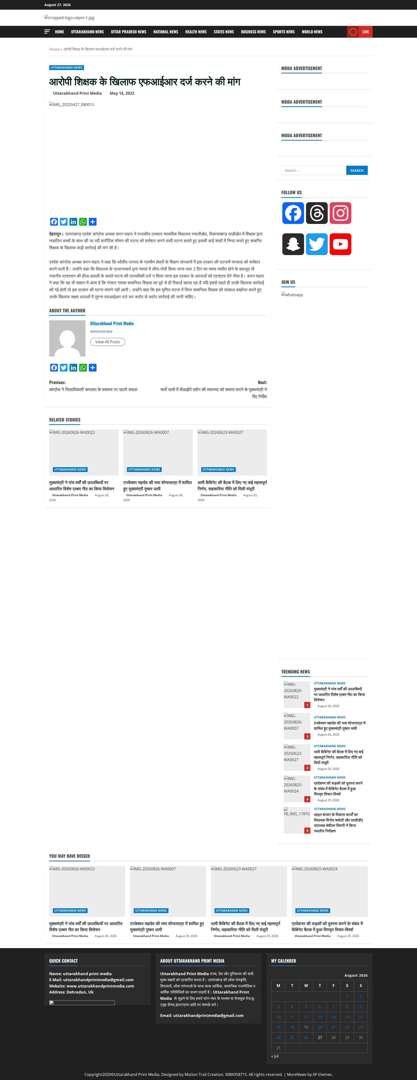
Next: (213, 389)
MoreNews (296, 1074)
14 (333, 1017)
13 (320, 1017)
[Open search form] (342, 31)
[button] (47, 31)
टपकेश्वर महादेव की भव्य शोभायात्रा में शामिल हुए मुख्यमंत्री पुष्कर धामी (157, 485)
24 (278, 1037)
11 (292, 1017)
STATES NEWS (224, 32)
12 (306, 1017)
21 (333, 1027)
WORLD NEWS (312, 32)
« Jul (274, 1056)
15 (347, 1017)
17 (278, 1027)
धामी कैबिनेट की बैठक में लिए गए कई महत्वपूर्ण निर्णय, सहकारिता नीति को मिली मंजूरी (232, 485)
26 (306, 1037)
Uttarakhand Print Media (77, 93)
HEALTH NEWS (196, 32)
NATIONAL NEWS (165, 32)
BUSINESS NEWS (253, 32)
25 (292, 1037)
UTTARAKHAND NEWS (87, 32)
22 (347, 1027)
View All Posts (107, 341)
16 (361, 1017)
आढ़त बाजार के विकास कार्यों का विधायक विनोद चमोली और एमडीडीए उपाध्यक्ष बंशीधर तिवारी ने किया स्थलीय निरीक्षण (297, 820)
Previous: (93, 385)
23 (361, 1027)
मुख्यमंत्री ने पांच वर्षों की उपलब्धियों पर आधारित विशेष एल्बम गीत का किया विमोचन (81, 485)
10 (278, 1017)
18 (292, 1027)
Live (365, 31)
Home (59, 32)
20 (320, 1027)
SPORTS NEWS (284, 32)
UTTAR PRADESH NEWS (128, 32)
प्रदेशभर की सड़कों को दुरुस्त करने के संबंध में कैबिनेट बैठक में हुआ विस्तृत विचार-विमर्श (297, 789)
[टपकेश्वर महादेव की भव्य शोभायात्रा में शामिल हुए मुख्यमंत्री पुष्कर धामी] (158, 452)
